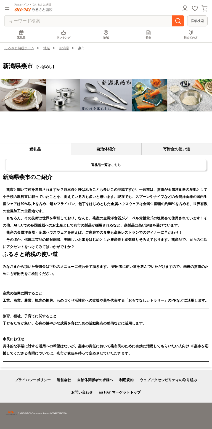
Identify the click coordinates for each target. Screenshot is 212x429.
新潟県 (64, 48)
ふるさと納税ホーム (19, 48)
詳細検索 (197, 21)
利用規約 (126, 380)
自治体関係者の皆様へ (95, 380)
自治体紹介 (106, 149)
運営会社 (64, 380)
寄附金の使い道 (176, 149)
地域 (106, 37)
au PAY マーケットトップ (120, 392)
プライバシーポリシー (33, 380)
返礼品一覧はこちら (106, 165)
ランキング (63, 37)
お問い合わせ (82, 392)
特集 (148, 37)
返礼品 (21, 37)
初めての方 (191, 37)
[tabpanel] (106, 95)
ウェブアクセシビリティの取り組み (168, 380)
